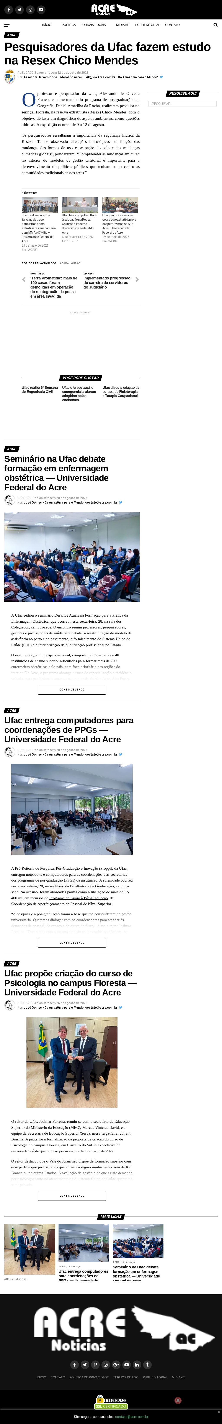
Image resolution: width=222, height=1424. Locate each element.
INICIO (41, 1377)
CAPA (65, 263)
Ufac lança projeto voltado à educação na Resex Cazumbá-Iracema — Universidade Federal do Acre (79, 224)
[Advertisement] (87, 342)
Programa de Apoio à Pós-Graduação (78, 898)
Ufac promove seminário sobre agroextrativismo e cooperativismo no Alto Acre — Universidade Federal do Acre (119, 224)
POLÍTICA (69, 25)
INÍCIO (46, 25)
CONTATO (172, 25)
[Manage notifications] (178, 1400)
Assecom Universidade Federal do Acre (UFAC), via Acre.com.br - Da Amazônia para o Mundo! (91, 77)
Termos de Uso (126, 1377)
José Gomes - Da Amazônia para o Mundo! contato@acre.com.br (70, 502)
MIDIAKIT (178, 1377)
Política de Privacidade (89, 1377)
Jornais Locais (93, 25)
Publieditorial (147, 25)
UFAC (76, 263)
